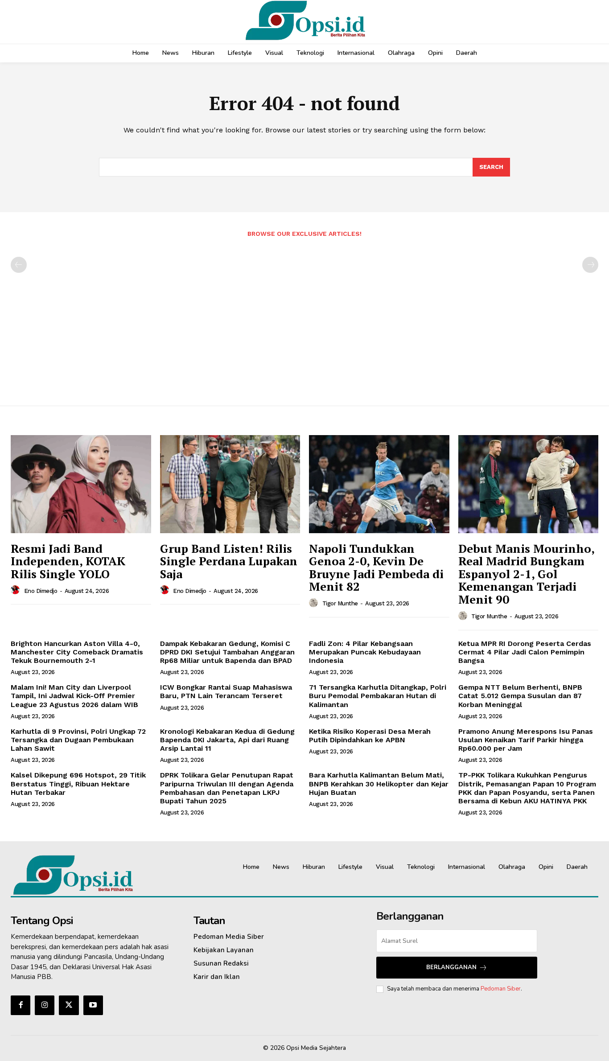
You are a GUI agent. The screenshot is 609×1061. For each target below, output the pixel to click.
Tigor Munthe (340, 603)
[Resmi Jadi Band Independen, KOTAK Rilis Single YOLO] (81, 484)
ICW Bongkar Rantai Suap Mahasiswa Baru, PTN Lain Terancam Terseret (226, 691)
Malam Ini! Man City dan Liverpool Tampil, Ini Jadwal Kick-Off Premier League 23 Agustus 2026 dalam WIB (74, 695)
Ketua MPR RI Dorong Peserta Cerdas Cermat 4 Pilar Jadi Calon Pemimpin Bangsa (524, 652)
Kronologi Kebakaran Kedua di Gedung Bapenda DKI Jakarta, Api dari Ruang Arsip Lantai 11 (227, 740)
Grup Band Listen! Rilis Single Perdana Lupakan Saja (228, 561)
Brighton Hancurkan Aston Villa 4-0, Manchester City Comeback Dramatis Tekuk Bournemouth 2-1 (77, 652)
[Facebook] (20, 1005)
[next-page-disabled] (590, 265)
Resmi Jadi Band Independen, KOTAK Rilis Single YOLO (68, 561)
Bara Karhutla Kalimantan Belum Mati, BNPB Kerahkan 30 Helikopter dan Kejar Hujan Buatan (379, 783)
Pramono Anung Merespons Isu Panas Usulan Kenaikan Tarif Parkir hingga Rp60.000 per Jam (525, 740)
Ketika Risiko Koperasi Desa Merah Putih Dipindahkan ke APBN (370, 735)
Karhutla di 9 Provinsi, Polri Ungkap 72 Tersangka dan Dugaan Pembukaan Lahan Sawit (78, 740)
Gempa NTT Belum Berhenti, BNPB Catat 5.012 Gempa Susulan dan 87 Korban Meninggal (520, 695)
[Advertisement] (304, 317)
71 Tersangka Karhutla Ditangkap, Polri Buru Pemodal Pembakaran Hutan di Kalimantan (377, 695)
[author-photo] (16, 590)
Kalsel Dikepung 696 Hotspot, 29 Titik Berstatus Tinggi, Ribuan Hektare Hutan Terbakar (78, 783)
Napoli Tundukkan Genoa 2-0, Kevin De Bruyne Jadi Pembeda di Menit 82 (376, 567)
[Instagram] (44, 1005)
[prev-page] (19, 265)
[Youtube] (93, 1005)
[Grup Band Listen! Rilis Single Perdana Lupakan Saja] (230, 484)
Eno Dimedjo (41, 591)
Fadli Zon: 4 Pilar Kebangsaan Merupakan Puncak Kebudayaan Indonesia (365, 652)
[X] (68, 1005)
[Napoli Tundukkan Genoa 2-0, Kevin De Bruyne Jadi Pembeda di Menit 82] (379, 484)
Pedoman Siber (501, 989)
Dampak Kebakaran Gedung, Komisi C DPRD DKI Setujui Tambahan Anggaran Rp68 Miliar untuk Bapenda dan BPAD (227, 652)
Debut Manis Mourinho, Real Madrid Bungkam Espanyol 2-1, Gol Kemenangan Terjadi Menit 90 (526, 574)
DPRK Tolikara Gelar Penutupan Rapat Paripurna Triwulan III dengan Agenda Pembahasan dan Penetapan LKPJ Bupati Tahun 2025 (226, 788)
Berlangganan (451, 967)
